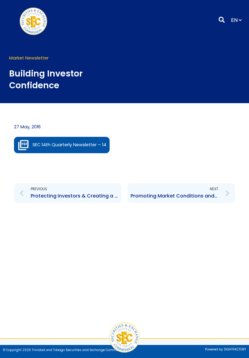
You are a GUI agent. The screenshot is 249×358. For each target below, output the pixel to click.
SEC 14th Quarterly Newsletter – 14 (69, 145)
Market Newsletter (29, 58)
